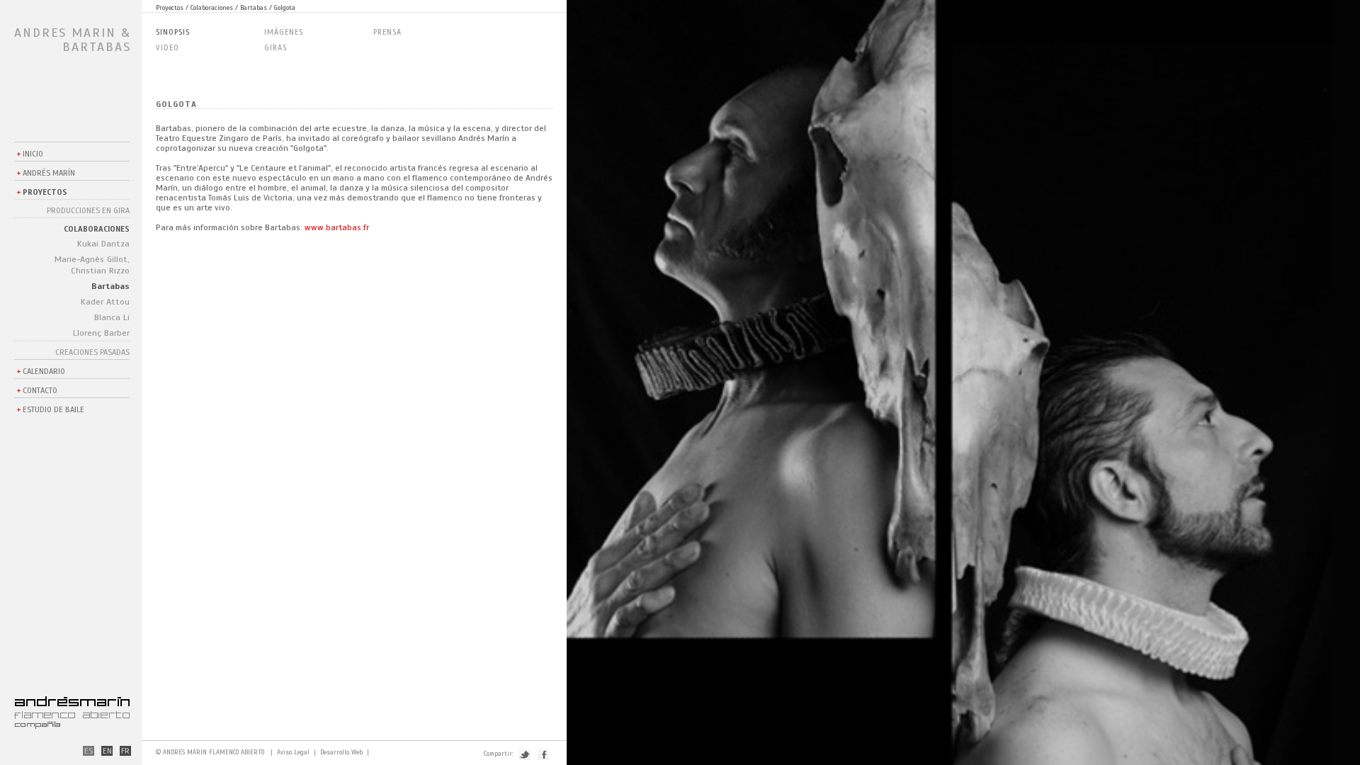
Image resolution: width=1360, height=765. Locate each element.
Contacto (40, 390)
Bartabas (110, 286)
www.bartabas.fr (337, 227)
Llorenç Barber (101, 333)
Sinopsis (173, 32)
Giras (275, 47)
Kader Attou (105, 301)
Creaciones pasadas (92, 352)
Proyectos (45, 192)
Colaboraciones (97, 229)
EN (107, 751)
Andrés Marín (49, 173)
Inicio (33, 154)
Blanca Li (112, 317)
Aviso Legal (293, 752)
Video (167, 47)
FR (125, 751)
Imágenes (283, 32)
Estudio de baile (53, 409)
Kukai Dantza (103, 243)
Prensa (387, 32)
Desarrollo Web (341, 752)
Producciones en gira (88, 210)
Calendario (44, 371)
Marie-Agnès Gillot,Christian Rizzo (92, 265)
